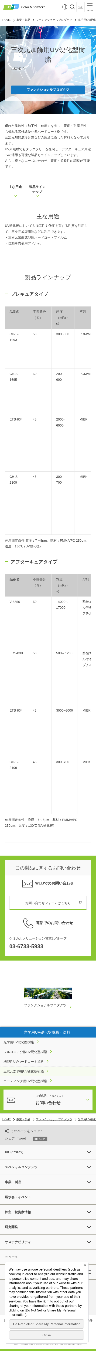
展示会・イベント (18, 1197)
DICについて (14, 1152)
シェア (10, 1138)
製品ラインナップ (37, 189)
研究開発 (11, 1227)
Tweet (21, 1138)
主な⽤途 (15, 187)
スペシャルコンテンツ (21, 1167)
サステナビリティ (18, 1242)
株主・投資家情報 (18, 1212)
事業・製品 (13, 1182)
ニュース (11, 1257)
